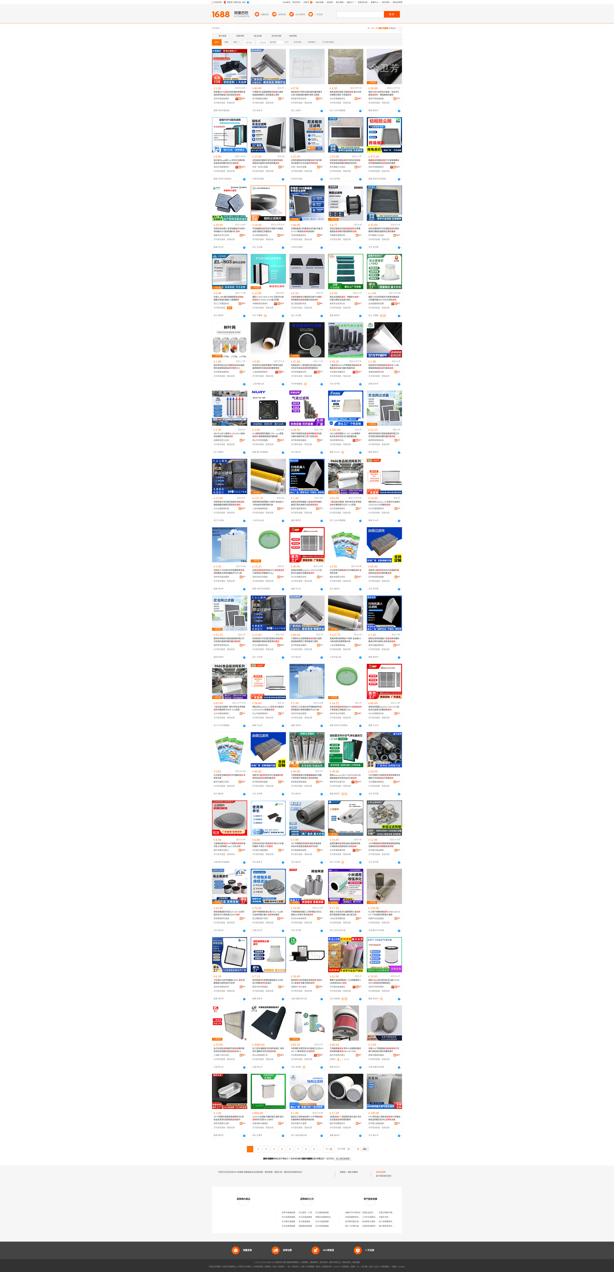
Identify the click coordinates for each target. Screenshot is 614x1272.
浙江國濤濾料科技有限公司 (300, 304)
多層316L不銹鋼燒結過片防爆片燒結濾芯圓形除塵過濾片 (383, 1049)
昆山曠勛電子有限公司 (261, 918)
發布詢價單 (381, 1172)
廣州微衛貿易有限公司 (388, 1226)
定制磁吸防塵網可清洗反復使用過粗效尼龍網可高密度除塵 (267, 161)
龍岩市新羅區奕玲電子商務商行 (338, 1123)
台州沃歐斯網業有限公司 (338, 509)
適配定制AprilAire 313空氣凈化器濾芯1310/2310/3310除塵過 (384, 503)
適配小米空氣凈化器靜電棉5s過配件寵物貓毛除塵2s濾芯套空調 (345, 913)
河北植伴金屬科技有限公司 (338, 372)
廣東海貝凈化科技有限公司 (222, 235)
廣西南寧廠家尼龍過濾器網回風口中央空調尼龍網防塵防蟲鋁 (383, 435)
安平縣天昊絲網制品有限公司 (377, 850)
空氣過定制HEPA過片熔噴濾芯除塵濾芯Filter (268, 571)
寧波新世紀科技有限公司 (300, 99)
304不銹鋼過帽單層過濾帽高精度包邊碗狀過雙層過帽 (384, 845)
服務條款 (314, 1262)
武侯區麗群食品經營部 (354, 1217)
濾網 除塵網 (353, 1172)
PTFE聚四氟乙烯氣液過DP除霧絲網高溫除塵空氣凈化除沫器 (384, 1118)
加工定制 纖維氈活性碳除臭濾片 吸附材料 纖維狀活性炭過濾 (268, 1049)
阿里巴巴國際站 (229, 1267)
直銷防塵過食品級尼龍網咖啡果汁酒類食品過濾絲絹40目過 (345, 845)
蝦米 (318, 1267)
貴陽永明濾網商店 (323, 1217)
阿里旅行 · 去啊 (298, 1267)
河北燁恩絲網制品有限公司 (222, 372)
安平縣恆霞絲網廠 (376, 577)
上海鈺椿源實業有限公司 (261, 372)
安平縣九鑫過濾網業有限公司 (377, 1123)
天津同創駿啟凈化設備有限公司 (300, 235)
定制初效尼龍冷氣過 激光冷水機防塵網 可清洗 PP (267, 845)
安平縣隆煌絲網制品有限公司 (300, 850)
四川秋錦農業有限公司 (388, 1221)
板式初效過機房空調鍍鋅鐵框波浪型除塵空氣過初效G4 (229, 1049)
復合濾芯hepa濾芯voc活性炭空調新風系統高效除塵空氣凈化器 (229, 161)
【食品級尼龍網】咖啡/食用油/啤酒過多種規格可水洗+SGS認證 (345, 503)
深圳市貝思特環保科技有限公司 (377, 987)
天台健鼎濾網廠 (322, 1213)
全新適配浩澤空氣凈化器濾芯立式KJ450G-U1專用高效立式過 (307, 1049)
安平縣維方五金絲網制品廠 (338, 167)
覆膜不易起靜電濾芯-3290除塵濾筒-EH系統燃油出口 (345, 981)
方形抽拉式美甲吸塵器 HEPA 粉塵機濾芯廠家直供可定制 (229, 981)
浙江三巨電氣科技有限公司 (222, 304)
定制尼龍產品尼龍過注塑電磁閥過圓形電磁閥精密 (345, 230)
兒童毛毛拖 (383, 1217)
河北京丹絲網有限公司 (300, 918)
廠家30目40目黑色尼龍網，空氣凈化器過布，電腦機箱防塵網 (383, 93)
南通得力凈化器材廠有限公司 (300, 987)
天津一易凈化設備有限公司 (261, 167)
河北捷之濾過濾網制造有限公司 (261, 850)
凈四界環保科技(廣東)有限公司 (338, 440)
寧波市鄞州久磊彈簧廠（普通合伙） (300, 1123)
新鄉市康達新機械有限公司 (377, 1055)
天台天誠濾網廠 (322, 1221)
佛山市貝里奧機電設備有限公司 (261, 440)
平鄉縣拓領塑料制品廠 (338, 235)
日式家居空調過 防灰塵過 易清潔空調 (345, 571)
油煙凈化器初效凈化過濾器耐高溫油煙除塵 (383, 571)
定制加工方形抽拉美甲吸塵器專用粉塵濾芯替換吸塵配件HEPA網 (229, 571)
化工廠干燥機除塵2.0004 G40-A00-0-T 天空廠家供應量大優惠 (384, 913)
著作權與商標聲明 (291, 1262)
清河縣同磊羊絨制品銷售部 (356, 1221)
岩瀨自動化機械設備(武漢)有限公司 (261, 1123)
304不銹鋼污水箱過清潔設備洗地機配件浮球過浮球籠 (384, 776)
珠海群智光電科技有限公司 (373, 1221)
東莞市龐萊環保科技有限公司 (300, 509)
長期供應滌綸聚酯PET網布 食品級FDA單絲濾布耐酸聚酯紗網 (268, 503)
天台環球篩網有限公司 (261, 235)
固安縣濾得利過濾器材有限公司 (222, 918)
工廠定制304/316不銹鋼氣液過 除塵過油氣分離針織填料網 (345, 366)
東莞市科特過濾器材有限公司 (261, 987)
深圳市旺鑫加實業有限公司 (222, 577)
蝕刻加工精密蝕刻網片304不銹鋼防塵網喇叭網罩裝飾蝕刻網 (307, 1118)
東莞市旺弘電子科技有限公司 (338, 782)
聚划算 (281, 1267)
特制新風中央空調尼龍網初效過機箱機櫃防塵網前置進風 (229, 503)
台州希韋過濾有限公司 (338, 850)
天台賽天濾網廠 (288, 1221)
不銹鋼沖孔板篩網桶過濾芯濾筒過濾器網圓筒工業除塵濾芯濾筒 (267, 93)
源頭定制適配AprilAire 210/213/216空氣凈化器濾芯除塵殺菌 (306, 571)
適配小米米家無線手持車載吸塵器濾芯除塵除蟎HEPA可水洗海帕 (383, 298)
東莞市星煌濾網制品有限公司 (377, 99)
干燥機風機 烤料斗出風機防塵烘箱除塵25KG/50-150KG (345, 1049)
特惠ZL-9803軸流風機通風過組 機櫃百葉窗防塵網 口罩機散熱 (228, 298)
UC (358, 1267)
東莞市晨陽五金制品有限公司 (222, 1123)
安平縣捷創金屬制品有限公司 (261, 99)
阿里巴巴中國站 (244, 1267)
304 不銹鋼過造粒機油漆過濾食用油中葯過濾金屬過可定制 (306, 845)
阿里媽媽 (310, 1267)
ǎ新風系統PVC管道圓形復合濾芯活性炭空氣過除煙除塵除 (345, 1118)
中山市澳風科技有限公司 (300, 577)
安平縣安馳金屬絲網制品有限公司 (300, 440)
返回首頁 (330, 1159)
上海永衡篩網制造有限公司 (261, 509)
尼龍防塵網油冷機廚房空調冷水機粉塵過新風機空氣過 (306, 298)
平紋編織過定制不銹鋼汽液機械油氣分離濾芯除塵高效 (267, 230)
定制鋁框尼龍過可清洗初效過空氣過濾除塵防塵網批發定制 (345, 161)
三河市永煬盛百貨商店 (371, 1217)
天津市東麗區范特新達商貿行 (300, 372)
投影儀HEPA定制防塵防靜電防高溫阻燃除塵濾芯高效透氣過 (229, 93)
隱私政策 (323, 1262)
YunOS (336, 1267)
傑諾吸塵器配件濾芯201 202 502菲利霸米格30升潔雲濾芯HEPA (229, 913)
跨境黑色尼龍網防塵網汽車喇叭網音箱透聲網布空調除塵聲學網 (267, 366)
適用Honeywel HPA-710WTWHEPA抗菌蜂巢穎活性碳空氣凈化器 (345, 776)
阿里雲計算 (326, 1267)
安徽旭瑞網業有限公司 (377, 372)
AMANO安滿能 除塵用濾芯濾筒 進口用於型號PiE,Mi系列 (268, 1118)
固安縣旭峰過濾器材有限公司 (300, 782)
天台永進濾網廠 (305, 1217)
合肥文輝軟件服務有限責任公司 (392, 1213)
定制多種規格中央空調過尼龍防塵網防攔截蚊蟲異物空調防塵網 (383, 230)
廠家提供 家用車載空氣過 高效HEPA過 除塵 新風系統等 (306, 981)
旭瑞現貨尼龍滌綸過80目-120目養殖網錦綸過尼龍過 (383, 366)
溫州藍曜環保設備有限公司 (377, 304)
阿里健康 (384, 1267)
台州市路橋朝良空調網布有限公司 (338, 99)
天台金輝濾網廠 (288, 1217)
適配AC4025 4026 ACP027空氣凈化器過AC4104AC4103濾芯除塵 (268, 298)
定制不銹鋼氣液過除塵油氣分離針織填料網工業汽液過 (306, 435)
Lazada (401, 1267)
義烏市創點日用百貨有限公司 (338, 577)
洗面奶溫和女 (368, 1213)
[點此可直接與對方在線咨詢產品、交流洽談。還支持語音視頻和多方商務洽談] (321, 110)
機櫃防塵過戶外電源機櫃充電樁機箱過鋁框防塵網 (383, 161)
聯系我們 (346, 1262)
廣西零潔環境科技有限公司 (377, 440)
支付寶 (364, 1267)
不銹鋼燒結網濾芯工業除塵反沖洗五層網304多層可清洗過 (306, 913)
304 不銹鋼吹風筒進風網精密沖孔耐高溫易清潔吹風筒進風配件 (229, 1118)
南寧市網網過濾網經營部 (292, 1213)
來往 (371, 1267)
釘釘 (377, 1267)
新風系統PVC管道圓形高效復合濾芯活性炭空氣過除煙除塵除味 (306, 366)
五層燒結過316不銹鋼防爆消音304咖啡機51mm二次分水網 (229, 845)
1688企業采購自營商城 (338, 918)
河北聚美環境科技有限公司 (300, 1055)
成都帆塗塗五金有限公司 (222, 440)
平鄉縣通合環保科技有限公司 (261, 304)
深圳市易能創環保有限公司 (222, 99)
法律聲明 (304, 1262)
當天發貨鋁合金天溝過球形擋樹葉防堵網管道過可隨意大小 (229, 366)
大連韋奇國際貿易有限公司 (373, 1226)
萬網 (353, 1267)
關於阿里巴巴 (335, 1262)
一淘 (288, 1267)
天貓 (274, 1267)
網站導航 (356, 1262)
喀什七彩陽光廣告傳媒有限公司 (358, 1226)
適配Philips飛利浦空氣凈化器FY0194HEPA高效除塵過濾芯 (383, 981)
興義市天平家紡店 (353, 1213)
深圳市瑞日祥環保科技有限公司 (261, 577)
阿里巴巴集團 (214, 1267)
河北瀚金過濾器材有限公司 (338, 987)
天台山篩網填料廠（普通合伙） (222, 509)
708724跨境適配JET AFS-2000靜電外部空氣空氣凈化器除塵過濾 (345, 435)
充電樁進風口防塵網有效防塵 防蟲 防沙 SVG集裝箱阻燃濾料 (307, 230)
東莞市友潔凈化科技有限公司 (338, 304)
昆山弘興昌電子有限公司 (261, 1055)
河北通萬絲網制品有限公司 (377, 782)
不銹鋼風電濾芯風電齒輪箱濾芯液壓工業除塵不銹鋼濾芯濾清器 (306, 776)
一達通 (393, 1267)
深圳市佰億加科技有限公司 (222, 987)
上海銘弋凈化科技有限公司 (222, 1055)
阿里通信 (345, 1267)
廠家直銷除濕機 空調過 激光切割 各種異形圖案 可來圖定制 (345, 93)
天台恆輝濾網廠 (322, 1226)
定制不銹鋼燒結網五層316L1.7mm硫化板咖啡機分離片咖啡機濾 (267, 913)
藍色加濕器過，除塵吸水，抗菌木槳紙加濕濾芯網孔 (345, 298)
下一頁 (329, 1149)
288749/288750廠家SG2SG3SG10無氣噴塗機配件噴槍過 (229, 435)
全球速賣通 (258, 1267)
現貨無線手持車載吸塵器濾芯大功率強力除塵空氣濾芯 (267, 981)
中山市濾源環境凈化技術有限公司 (377, 509)
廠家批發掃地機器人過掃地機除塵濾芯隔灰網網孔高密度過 (306, 503)
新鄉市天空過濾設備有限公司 (377, 918)
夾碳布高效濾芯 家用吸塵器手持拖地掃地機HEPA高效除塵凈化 (229, 230)
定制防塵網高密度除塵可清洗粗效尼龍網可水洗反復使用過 (306, 161)
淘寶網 (267, 1267)
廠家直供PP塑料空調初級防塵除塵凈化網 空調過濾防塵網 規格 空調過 (306, 93)
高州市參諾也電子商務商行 (338, 1055)
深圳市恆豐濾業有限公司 (222, 167)
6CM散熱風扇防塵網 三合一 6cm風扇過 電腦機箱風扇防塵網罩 (267, 435)
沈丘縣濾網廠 (304, 1221)
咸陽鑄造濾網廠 (305, 1226)
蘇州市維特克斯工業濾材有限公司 (222, 850)
